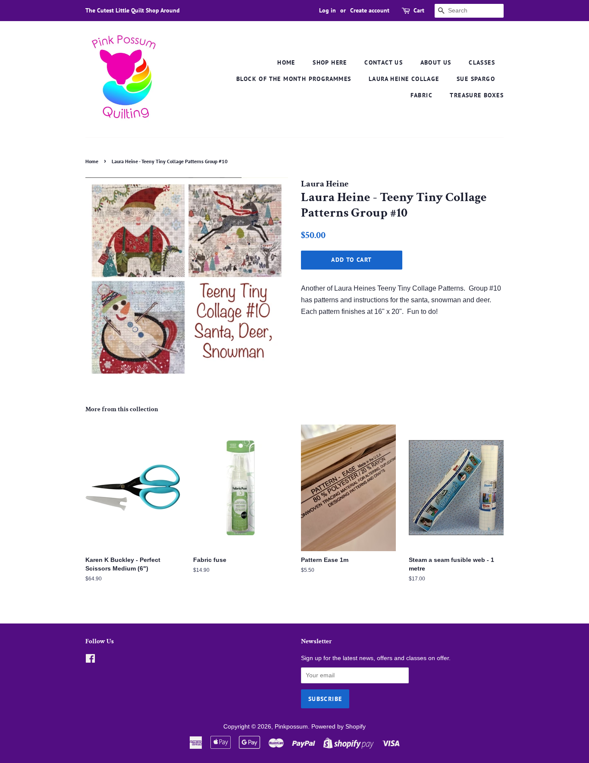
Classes (482, 62)
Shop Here (330, 62)
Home (286, 62)
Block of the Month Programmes (293, 79)
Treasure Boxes (477, 95)
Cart (419, 10)
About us (435, 62)
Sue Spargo (476, 79)
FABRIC (421, 95)
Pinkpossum (291, 726)
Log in (327, 10)
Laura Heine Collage (404, 79)
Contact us (383, 62)
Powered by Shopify (338, 726)
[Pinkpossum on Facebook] (90, 660)
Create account (369, 10)
